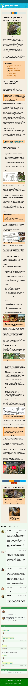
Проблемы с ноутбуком (7, 629)
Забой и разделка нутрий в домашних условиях (13, 141)
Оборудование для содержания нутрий (14, 518)
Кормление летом (13, 68)
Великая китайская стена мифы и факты (11, 644)
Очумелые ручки (6, 630)
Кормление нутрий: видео (13, 76)
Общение (4, 646)
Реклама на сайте (21, 681)
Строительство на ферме (7, 663)
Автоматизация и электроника (8, 638)
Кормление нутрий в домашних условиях (8, 501)
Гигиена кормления (11, 75)
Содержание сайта (18, 680)
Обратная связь (9, 680)
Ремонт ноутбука (6, 636)
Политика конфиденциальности (9, 681)
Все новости (3, 622)
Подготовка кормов (11, 73)
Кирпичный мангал (6, 661)
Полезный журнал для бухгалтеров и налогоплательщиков (10, 653)
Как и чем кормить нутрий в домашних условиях (20, 501)
